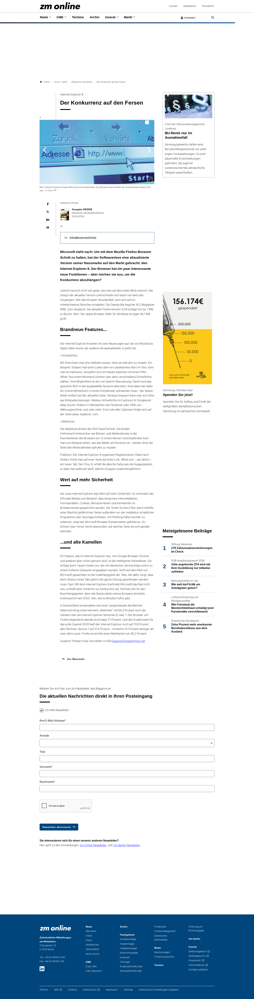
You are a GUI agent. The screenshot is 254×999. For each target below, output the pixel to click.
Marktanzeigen (162, 952)
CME (60, 17)
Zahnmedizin (92, 949)
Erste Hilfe (91, 966)
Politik (89, 936)
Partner (44, 990)
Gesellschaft (92, 945)
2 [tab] (147, 122)
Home (46, 82)
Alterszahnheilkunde (131, 971)
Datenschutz (89, 990)
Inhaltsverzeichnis (83, 237)
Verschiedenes (196, 965)
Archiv (94, 17)
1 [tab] (140, 122)
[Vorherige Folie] (44, 149)
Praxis (89, 940)
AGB (56, 990)
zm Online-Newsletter (93, 845)
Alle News (91, 931)
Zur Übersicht (75, 659)
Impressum (112, 990)
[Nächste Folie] (149, 149)
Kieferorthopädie (129, 953)
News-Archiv (93, 954)
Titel (42, 752)
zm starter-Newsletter (127, 845)
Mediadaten (190, 6)
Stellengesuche (197, 956)
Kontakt (173, 6)
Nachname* (47, 782)
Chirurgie (125, 962)
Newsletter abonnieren (57, 827)
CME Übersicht (94, 971)
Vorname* (46, 767)
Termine (78, 17)
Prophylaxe (160, 927)
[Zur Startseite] (60, 6)
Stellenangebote (197, 951)
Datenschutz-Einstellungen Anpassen (159, 990)
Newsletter (208, 6)
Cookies (72, 990)
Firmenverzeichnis (164, 957)
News (44, 17)
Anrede (44, 735)
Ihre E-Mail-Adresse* (53, 720)
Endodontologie (128, 948)
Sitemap (128, 990)
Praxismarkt (195, 960)
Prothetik (125, 957)
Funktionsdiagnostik (165, 931)
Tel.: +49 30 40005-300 (52, 957)
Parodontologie (128, 939)
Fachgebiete (127, 935)
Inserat (110, 17)
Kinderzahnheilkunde (131, 966)
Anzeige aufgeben (198, 970)
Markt (128, 17)
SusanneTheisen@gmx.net (128, 641)
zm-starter (194, 938)
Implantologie (127, 944)
